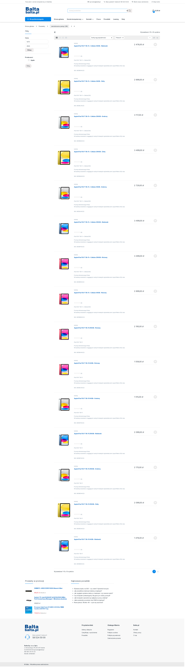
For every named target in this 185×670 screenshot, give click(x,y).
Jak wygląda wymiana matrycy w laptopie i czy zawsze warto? (93, 593)
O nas (135, 635)
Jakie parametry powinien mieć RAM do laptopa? (89, 600)
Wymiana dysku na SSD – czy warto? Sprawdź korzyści (91, 588)
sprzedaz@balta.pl (95, 2)
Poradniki (107, 19)
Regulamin (111, 629)
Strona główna (59, 19)
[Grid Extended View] (63, 38)
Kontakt (89, 19)
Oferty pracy (137, 632)
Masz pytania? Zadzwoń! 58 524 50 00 (117, 2)
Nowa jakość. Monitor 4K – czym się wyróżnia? (88, 602)
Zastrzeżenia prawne (114, 638)
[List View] (60, 38)
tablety (76, 43)
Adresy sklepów (87, 629)
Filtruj (29, 50)
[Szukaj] (129, 11)
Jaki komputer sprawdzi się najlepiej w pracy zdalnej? (91, 598)
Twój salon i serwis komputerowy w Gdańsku (38, 2)
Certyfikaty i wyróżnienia (89, 632)
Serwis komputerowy (74, 19)
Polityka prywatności (114, 635)
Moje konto (156, 2)
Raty (123, 19)
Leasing (116, 19)
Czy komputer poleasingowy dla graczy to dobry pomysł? (92, 595)
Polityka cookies (113, 632)
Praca (99, 19)
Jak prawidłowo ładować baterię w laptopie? (88, 591)
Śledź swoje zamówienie (141, 2)
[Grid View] (66, 38)
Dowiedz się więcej (154, 44)
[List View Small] (57, 38)
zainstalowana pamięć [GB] (59, 26)
